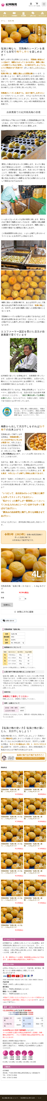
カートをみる (37, 5)
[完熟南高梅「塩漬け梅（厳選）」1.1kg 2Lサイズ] (35, 860)
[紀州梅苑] (9, 7)
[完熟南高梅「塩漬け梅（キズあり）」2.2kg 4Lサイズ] (12, 806)
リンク (39, 1098)
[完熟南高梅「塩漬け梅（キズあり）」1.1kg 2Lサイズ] (12, 888)
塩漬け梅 (11, 21)
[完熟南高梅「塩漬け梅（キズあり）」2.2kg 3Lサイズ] (12, 860)
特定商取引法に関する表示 (28, 1098)
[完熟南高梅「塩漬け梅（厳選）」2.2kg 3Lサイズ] (35, 833)
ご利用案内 (14, 15)
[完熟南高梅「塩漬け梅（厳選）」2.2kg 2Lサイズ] (35, 888)
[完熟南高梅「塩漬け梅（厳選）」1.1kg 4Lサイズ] (12, 779)
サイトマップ (42, 15)
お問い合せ (33, 15)
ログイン (31, 5)
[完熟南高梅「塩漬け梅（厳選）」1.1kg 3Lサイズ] (35, 806)
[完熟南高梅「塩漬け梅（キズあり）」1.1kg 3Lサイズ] (12, 833)
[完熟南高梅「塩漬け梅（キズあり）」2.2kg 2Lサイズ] (12, 915)
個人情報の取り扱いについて (10, 1098)
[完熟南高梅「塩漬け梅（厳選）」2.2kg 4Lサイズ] (35, 779)
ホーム (5, 15)
